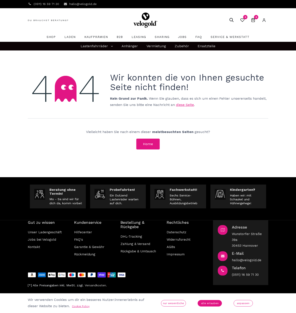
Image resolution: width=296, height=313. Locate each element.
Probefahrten (122, 190)
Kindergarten (241, 190)
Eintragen (264, 20)
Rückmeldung (84, 254)
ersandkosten (96, 285)
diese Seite (185, 105)
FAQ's (78, 240)
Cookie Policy (80, 306)
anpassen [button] (243, 303)
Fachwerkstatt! (183, 190)
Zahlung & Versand (135, 244)
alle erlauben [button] (210, 303)
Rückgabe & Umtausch (138, 251)
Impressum (176, 254)
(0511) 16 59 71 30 (245, 275)
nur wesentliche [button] (173, 303)
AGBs (171, 247)
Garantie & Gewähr (89, 247)
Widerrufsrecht (178, 240)
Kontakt (34, 247)
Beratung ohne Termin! (62, 192)
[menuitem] (51, 37)
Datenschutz (176, 232)
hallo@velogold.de (246, 260)
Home (148, 144)
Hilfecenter (83, 232)
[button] (231, 20)
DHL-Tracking (131, 236)
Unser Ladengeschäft (45, 232)
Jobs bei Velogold (42, 240)
